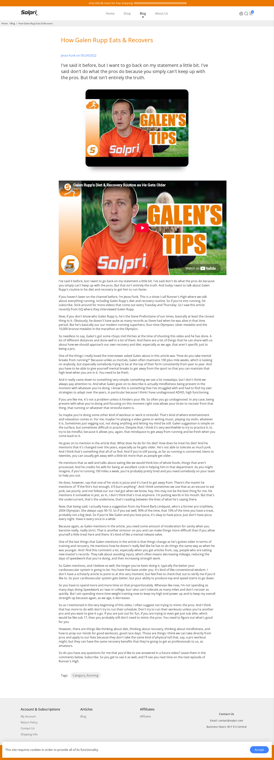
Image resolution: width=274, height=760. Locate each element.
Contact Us (27, 728)
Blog (143, 13)
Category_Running (85, 675)
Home (110, 13)
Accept (259, 750)
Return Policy (29, 722)
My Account (28, 716)
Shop (127, 13)
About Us (161, 13)
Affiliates (145, 716)
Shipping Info (29, 734)
